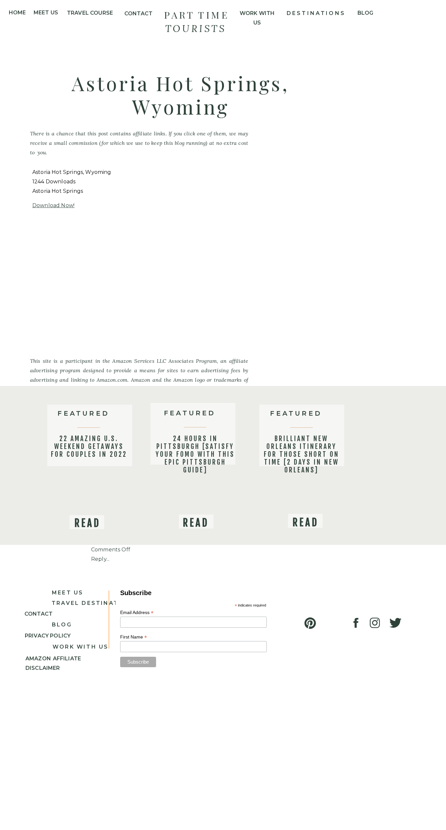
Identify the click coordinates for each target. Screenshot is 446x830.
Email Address (136, 612)
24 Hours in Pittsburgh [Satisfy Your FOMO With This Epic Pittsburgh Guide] (195, 454)
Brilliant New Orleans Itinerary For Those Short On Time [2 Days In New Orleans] (301, 454)
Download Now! (53, 205)
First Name (133, 637)
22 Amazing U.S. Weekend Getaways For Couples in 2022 (89, 446)
